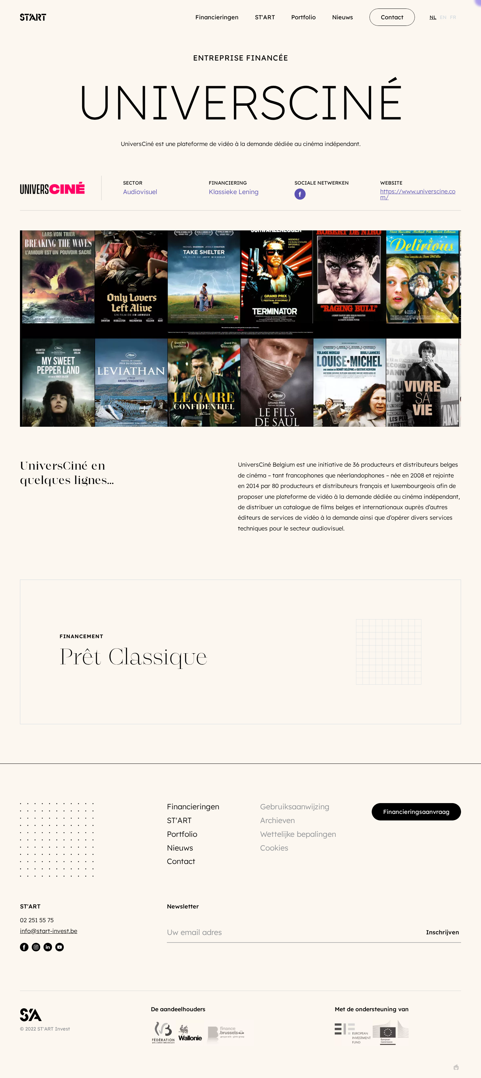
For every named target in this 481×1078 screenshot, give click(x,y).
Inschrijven (442, 932)
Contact (181, 861)
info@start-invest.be (48, 931)
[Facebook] (300, 194)
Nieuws (342, 17)
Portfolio (303, 17)
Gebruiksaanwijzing (295, 806)
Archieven (277, 820)
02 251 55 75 (37, 920)
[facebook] (24, 947)
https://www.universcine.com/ (417, 194)
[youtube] (59, 947)
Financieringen (217, 17)
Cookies (274, 848)
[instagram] (36, 947)
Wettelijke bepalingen (298, 834)
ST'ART (265, 17)
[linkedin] (48, 947)
